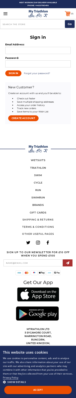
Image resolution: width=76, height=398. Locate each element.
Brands (38, 204)
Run (38, 190)
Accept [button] (38, 390)
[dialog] (38, 372)
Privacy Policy (10, 377)
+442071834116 (42, 5)
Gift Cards (38, 212)
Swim (38, 175)
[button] (38, 295)
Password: (12, 58)
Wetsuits (38, 160)
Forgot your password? (37, 73)
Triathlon (38, 167)
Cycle (38, 182)
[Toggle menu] (10, 13)
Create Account (23, 118)
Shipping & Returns (38, 219)
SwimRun (38, 197)
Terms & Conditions (38, 226)
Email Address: (14, 44)
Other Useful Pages (38, 233)
